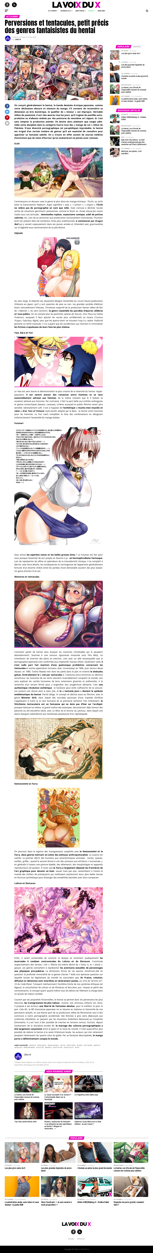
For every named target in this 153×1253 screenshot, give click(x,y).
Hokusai (18, 1047)
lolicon (40, 1047)
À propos (81, 1239)
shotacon (58, 1047)
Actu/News (52, 11)
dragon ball (54, 1045)
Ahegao (33, 1045)
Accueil (71, 1239)
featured (71, 1045)
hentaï (97, 1045)
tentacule (69, 1047)
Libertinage (79, 11)
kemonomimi (29, 1047)
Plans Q (91, 11)
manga (49, 1047)
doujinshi (42, 1045)
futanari (88, 1045)
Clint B (18, 39)
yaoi (77, 1047)
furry (80, 1045)
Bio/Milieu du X (66, 11)
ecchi (63, 1045)
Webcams (101, 11)
